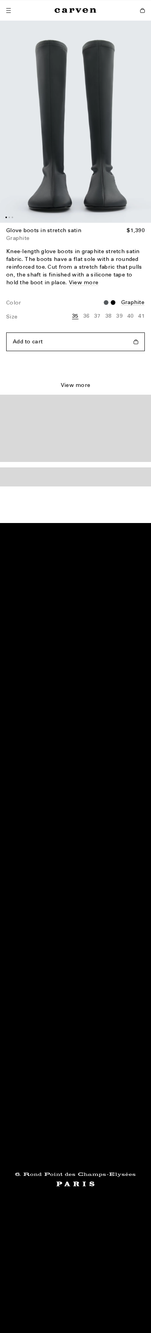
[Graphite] (113, 302)
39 (119, 316)
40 (130, 316)
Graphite (132, 302)
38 (108, 316)
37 (97, 316)
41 (141, 316)
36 (86, 316)
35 (75, 316)
